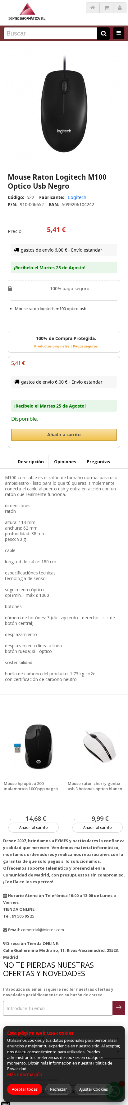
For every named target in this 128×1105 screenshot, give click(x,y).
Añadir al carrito (33, 827)
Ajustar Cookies (93, 1089)
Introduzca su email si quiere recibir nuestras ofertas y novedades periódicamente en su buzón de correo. (58, 992)
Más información (24, 1074)
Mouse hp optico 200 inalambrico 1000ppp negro (31, 786)
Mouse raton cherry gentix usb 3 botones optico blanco (95, 786)
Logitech (77, 197)
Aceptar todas (25, 1089)
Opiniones (65, 462)
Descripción (31, 462)
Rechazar (58, 1089)
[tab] (30, 461)
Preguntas (98, 462)
